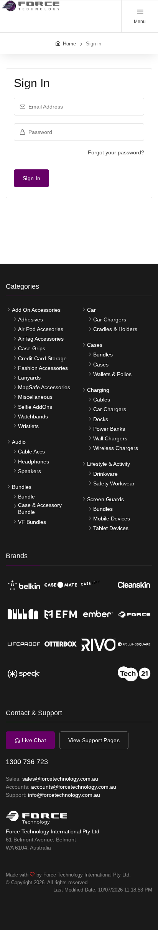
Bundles (21, 487)
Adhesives (30, 319)
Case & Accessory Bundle (40, 508)
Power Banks (109, 429)
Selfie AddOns (35, 407)
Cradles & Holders (115, 329)
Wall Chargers (110, 438)
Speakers (29, 471)
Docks (100, 419)
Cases (94, 345)
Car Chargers (109, 319)
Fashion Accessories (43, 368)
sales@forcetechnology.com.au (60, 779)
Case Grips (31, 348)
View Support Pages (94, 740)
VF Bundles (32, 522)
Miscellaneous (35, 397)
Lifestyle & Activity (108, 464)
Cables (101, 399)
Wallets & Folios (112, 374)
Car (91, 310)
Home (69, 44)
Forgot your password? (116, 152)
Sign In (31, 178)
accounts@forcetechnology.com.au (73, 787)
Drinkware (105, 474)
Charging (98, 390)
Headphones (33, 461)
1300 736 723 (27, 762)
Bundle (26, 496)
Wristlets (28, 426)
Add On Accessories (36, 310)
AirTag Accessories (41, 339)
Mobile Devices (111, 518)
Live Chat (33, 740)
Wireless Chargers (115, 448)
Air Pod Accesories (40, 329)
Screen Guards (105, 499)
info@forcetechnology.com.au (64, 795)
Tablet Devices (110, 528)
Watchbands (33, 416)
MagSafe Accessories (44, 387)
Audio (19, 442)
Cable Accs (31, 451)
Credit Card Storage (42, 358)
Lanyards (29, 378)
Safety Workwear (114, 483)
